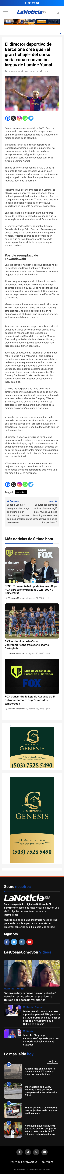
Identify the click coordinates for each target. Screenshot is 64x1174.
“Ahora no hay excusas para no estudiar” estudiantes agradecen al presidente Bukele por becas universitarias (30, 996)
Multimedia (9, 989)
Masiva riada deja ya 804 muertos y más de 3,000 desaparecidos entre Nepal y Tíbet (41, 1091)
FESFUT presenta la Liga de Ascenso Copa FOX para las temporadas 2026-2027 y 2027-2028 (31, 590)
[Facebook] (7, 118)
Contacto (47, 1162)
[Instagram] (19, 118)
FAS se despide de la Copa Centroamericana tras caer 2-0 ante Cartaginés (27, 645)
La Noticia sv (14, 71)
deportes (20, 492)
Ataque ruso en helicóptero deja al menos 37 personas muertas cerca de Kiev (40, 1071)
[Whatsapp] (25, 118)
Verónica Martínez (16, 598)
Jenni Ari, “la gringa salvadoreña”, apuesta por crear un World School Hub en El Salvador (41, 1040)
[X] (13, 118)
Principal (20, 989)
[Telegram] (30, 118)
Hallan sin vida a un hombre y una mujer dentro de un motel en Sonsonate (41, 1110)
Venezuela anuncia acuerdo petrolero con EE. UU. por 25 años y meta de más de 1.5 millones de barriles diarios (40, 1130)
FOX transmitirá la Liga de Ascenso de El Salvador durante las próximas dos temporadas (30, 700)
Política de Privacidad (23, 1162)
